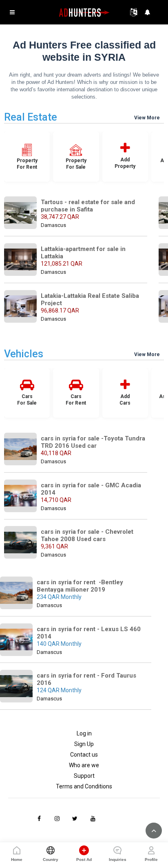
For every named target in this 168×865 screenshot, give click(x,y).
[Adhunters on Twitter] (75, 818)
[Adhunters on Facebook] (39, 818)
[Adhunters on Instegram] (57, 818)
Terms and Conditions (84, 786)
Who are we (84, 765)
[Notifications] (147, 12)
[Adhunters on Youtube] (93, 818)
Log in (84, 733)
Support (84, 776)
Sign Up (84, 744)
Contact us (84, 754)
